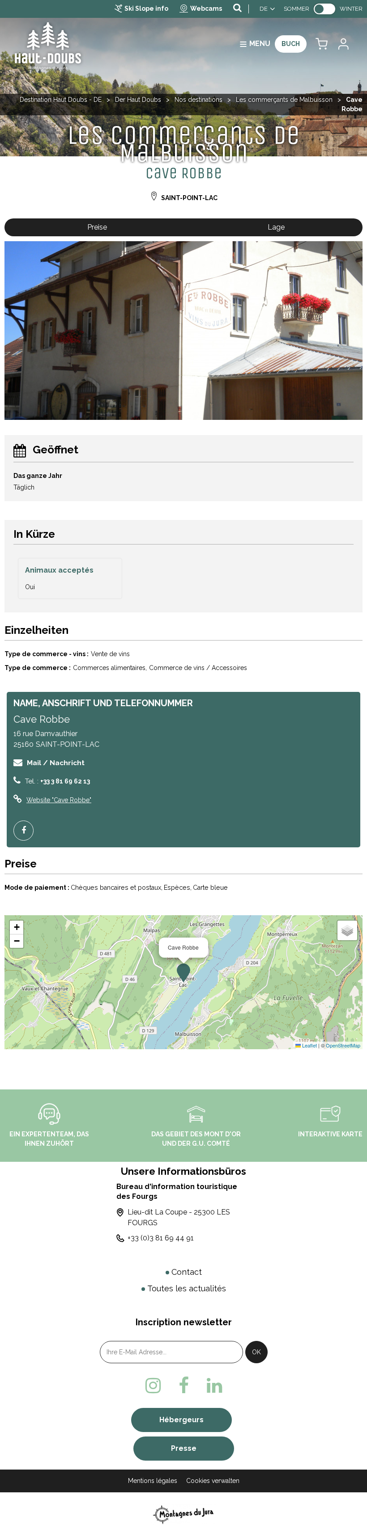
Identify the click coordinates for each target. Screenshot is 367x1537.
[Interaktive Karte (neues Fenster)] (330, 1113)
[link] (324, 9)
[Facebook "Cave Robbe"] (26, 831)
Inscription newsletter (184, 1322)
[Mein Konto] (343, 44)
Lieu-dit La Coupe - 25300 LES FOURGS (179, 1217)
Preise (97, 227)
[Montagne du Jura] (184, 1514)
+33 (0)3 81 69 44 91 (161, 1238)
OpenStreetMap (343, 1045)
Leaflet (309, 1045)
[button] (322, 44)
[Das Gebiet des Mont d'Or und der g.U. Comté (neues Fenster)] (196, 1113)
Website (58, 800)
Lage (276, 227)
